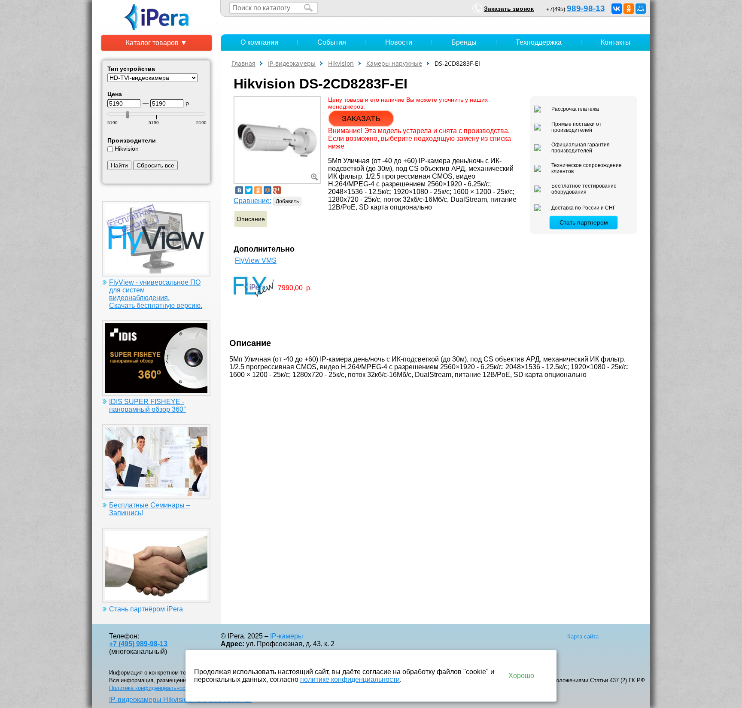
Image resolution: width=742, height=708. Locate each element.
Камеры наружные (394, 63)
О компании (259, 42)
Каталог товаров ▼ (156, 42)
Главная (243, 63)
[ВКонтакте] (616, 8)
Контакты (615, 42)
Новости (398, 42)
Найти (119, 165)
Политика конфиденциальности (150, 688)
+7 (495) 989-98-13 (138, 643)
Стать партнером (584, 222)
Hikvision (127, 148)
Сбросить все (155, 165)
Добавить (287, 201)
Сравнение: (252, 200)
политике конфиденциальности (350, 679)
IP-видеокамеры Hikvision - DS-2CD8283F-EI (180, 699)
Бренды (464, 42)
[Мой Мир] (641, 8)
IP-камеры (286, 636)
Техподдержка (539, 42)
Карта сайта (583, 636)
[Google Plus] (277, 190)
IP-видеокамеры (292, 63)
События (331, 42)
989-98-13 (586, 8)
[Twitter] (248, 190)
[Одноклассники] (628, 8)
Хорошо (521, 675)
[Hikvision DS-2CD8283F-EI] (277, 139)
